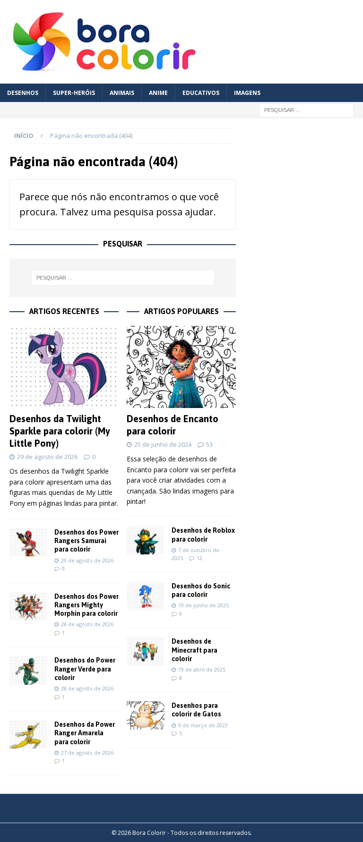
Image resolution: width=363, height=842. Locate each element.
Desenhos (22, 93)
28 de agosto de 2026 (87, 624)
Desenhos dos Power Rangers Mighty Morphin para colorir (86, 605)
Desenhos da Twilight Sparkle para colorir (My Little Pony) (59, 431)
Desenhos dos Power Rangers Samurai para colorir (86, 540)
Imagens (247, 93)
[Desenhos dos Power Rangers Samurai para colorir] (28, 542)
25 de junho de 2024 (162, 444)
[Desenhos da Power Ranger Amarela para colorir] (28, 734)
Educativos (200, 93)
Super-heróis (74, 93)
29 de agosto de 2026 (47, 456)
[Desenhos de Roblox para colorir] (145, 540)
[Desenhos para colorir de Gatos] (145, 715)
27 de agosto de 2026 (87, 752)
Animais (122, 93)
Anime (158, 93)
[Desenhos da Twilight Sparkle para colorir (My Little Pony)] (64, 367)
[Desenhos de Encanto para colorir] (181, 367)
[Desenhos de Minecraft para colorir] (145, 651)
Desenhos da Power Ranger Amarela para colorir (84, 733)
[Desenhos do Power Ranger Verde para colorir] (28, 670)
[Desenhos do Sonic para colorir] (145, 596)
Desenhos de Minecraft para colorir (194, 650)
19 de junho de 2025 (203, 605)
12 (199, 557)
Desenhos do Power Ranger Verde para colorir (84, 668)
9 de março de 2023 (203, 725)
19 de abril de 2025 (201, 669)
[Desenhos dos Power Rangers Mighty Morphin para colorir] (28, 606)
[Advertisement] (303, 187)
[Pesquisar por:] (306, 109)
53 (209, 444)
